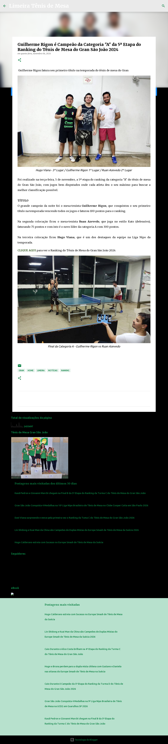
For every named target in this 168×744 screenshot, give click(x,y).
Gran (21, 370)
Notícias (52, 370)
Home (30, 370)
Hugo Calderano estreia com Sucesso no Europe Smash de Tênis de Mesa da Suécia (59, 542)
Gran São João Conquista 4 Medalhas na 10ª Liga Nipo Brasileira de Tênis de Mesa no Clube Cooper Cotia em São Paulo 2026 (81, 505)
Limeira (40, 370)
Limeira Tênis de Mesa (39, 6)
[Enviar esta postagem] (19, 367)
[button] (19, 60)
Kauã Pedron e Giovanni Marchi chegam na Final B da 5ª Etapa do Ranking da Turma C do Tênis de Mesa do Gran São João (80, 493)
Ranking (65, 370)
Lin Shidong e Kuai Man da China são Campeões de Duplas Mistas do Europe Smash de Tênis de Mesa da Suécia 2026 (77, 530)
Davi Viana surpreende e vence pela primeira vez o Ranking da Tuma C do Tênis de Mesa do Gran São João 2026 (74, 517)
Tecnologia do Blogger (86, 739)
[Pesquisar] (163, 6)
